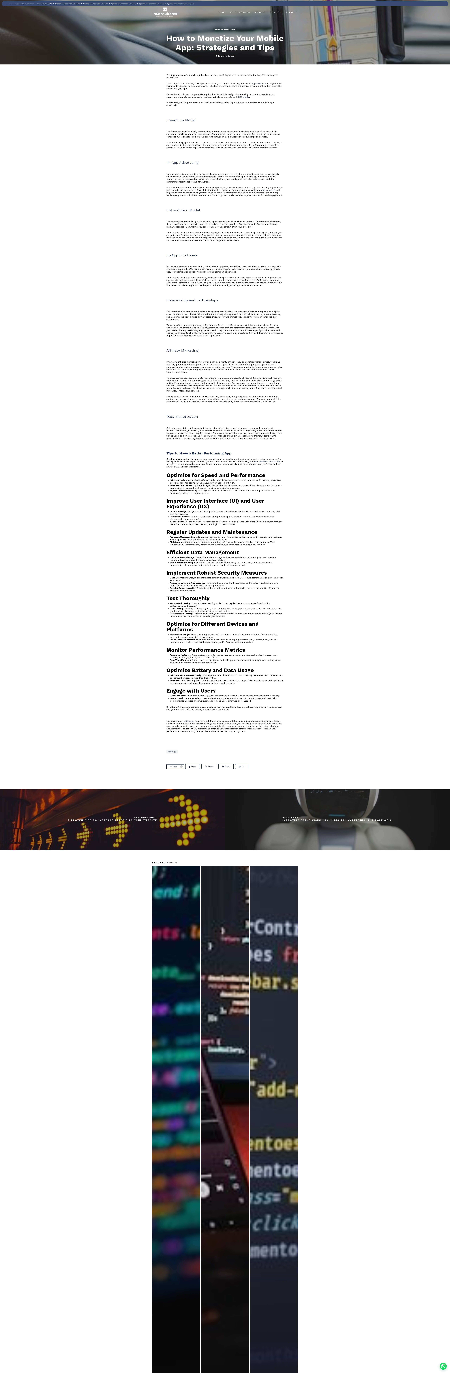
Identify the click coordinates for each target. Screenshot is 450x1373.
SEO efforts (243, 97)
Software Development (225, 29)
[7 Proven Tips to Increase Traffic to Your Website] (112, 819)
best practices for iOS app (266, 461)
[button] (443, 1366)
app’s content (268, 190)
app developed (259, 83)
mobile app (188, 721)
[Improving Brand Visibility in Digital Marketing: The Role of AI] (337, 819)
